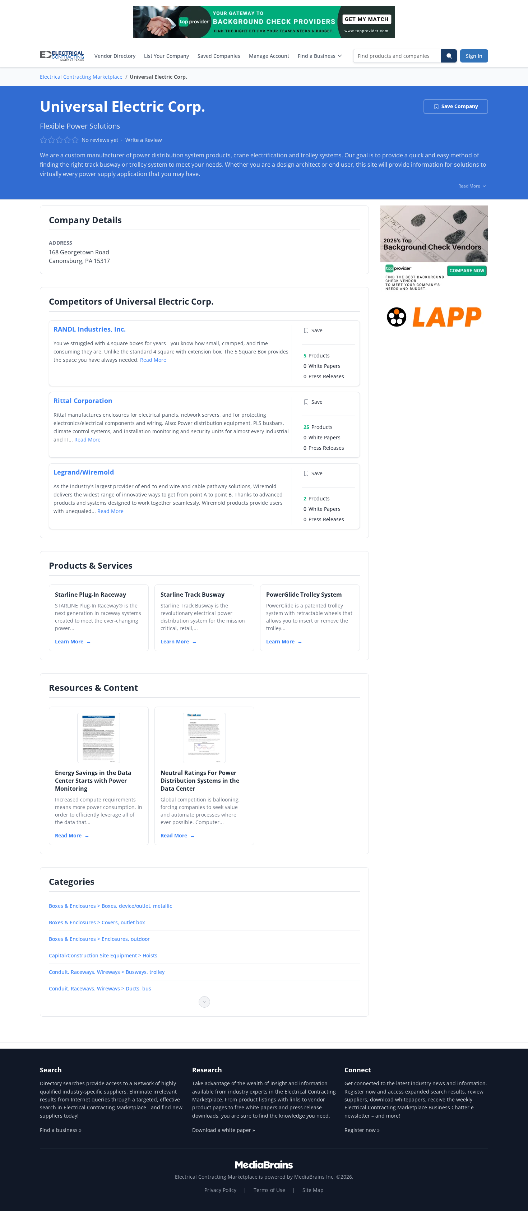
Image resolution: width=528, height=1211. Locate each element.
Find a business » (61, 1130)
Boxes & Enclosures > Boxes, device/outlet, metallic (110, 905)
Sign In (474, 55)
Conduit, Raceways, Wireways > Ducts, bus (100, 988)
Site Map (313, 1190)
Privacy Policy (220, 1190)
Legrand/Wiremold (84, 472)
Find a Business (316, 55)
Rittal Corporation (83, 400)
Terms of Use (269, 1190)
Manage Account (269, 55)
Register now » (362, 1130)
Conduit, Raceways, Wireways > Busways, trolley (107, 972)
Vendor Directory (114, 55)
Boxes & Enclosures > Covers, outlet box (97, 922)
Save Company (459, 106)
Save (317, 330)
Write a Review (143, 139)
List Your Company (166, 55)
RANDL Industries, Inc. (90, 329)
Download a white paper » (223, 1130)
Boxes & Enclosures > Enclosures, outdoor (99, 938)
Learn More (69, 641)
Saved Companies (219, 55)
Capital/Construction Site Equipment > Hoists (103, 955)
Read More (153, 359)
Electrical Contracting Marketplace (81, 76)
